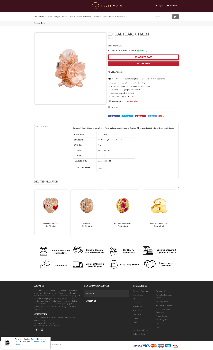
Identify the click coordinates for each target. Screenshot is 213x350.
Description (42, 127)
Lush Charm (86, 223)
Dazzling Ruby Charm (122, 223)
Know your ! (125, 101)
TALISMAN (56, 344)
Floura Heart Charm (51, 223)
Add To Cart (145, 57)
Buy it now (143, 63)
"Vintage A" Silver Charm (159, 223)
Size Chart (115, 107)
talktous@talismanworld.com (46, 323)
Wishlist (173, 6)
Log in (160, 6)
